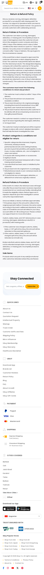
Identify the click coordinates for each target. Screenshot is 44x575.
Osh (4, 466)
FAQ (4, 384)
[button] (26, 2)
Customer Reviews (10, 373)
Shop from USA (10, 540)
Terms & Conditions (12, 560)
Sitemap (6, 324)
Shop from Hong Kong (29, 543)
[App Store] (9, 509)
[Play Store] (23, 509)
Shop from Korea (11, 546)
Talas (5, 477)
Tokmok (6, 485)
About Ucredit (8, 388)
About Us (6, 309)
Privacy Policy (28, 560)
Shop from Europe (28, 549)
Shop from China (27, 546)
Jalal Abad (7, 469)
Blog (5, 380)
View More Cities (10, 492)
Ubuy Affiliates (9, 392)
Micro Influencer (9, 339)
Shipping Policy (9, 335)
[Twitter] (19, 568)
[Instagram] (9, 568)
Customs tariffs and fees (13, 332)
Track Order (8, 328)
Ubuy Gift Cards (9, 396)
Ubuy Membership (10, 343)
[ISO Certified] (25, 529)
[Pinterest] (23, 568)
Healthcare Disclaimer (12, 351)
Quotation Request (11, 316)
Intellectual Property (11, 320)
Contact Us (7, 312)
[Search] (40, 8)
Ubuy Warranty (9, 347)
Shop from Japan (11, 543)
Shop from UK (24, 540)
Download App (9, 365)
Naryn (5, 489)
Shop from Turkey (11, 549)
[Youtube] (14, 568)
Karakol (6, 473)
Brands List (7, 369)
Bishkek (6, 462)
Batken (6, 481)
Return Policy (8, 376)
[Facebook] (4, 568)
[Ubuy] (9, 2)
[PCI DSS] (8, 529)
